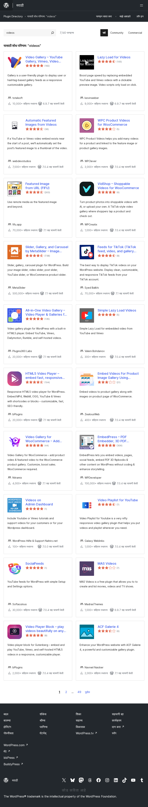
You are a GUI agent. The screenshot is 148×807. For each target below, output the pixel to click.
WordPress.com (16, 745)
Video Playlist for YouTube (118, 500)
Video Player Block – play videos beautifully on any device (44, 629)
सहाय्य (79, 720)
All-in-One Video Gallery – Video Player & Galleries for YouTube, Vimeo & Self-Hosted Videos (46, 312)
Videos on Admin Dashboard (39, 502)
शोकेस (43, 714)
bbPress (11, 757)
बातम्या (7, 720)
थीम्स (42, 720)
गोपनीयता (9, 733)
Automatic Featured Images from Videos (41, 122)
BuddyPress (13, 764)
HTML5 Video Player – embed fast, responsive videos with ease (43, 376)
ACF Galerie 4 (108, 627)
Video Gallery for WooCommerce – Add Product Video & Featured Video (45, 439)
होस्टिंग (7, 727)
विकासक (80, 727)
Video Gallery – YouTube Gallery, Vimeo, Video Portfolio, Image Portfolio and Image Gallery (44, 59)
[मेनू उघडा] (142, 5)
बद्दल (6, 714)
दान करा (118, 727)
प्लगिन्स (43, 727)
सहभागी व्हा (118, 714)
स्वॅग (114, 733)
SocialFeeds (34, 563)
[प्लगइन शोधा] (52, 32)
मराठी (15, 780)
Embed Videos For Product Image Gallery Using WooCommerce (118, 376)
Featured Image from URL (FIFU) (37, 186)
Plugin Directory (13, 16)
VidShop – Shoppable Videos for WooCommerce (118, 186)
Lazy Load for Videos (114, 57)
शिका (78, 714)
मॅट (7, 751)
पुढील (87, 692)
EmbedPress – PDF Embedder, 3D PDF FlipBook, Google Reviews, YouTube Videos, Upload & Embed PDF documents (118, 439)
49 (79, 692)
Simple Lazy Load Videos (117, 310)
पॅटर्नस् (43, 733)
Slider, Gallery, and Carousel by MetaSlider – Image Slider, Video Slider (46, 249)
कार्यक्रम (116, 720)
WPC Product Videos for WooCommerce (114, 122)
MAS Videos (107, 563)
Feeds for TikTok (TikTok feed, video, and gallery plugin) (117, 249)
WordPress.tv (86, 733)
